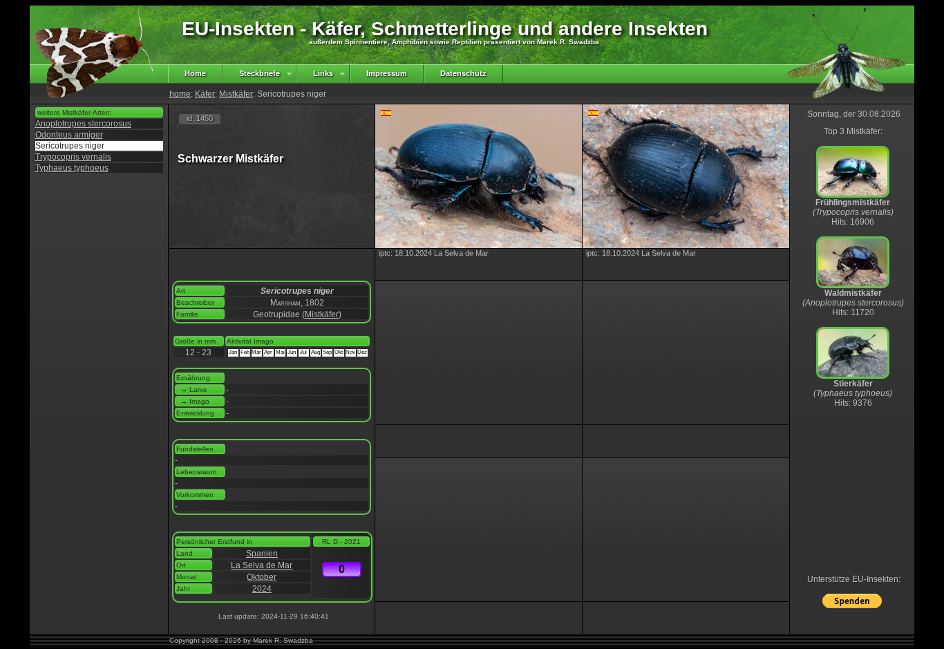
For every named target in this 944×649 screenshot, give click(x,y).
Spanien (262, 553)
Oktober (261, 577)
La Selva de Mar (261, 565)
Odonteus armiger (69, 135)
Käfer (205, 94)
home (180, 94)
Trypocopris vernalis (73, 157)
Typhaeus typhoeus (71, 168)
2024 (262, 589)
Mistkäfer (236, 94)
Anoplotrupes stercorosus (83, 124)
